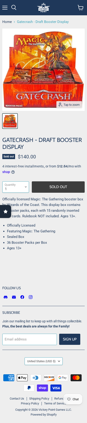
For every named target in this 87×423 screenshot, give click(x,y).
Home (7, 22)
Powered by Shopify (44, 414)
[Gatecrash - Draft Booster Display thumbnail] (10, 121)
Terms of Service (55, 403)
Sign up (70, 339)
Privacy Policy (30, 403)
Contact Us (17, 398)
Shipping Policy (39, 398)
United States (41, 361)
